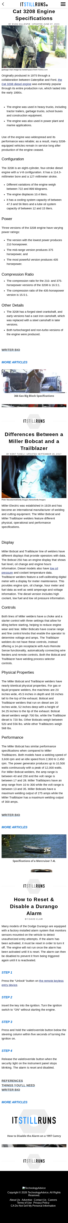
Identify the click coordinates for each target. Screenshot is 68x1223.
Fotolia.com (43, 70)
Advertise (27, 1200)
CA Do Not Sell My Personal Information (33, 1205)
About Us (15, 1200)
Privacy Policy (41, 1202)
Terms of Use (24, 1202)
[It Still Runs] (34, 4)
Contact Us (40, 1200)
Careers (52, 1200)
